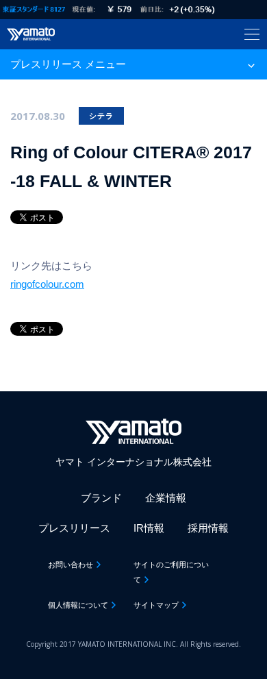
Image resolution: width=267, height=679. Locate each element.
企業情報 (165, 498)
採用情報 (208, 528)
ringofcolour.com (47, 284)
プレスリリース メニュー (68, 64)
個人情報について (78, 605)
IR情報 (149, 528)
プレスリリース (74, 528)
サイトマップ (156, 605)
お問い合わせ (70, 564)
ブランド (101, 498)
